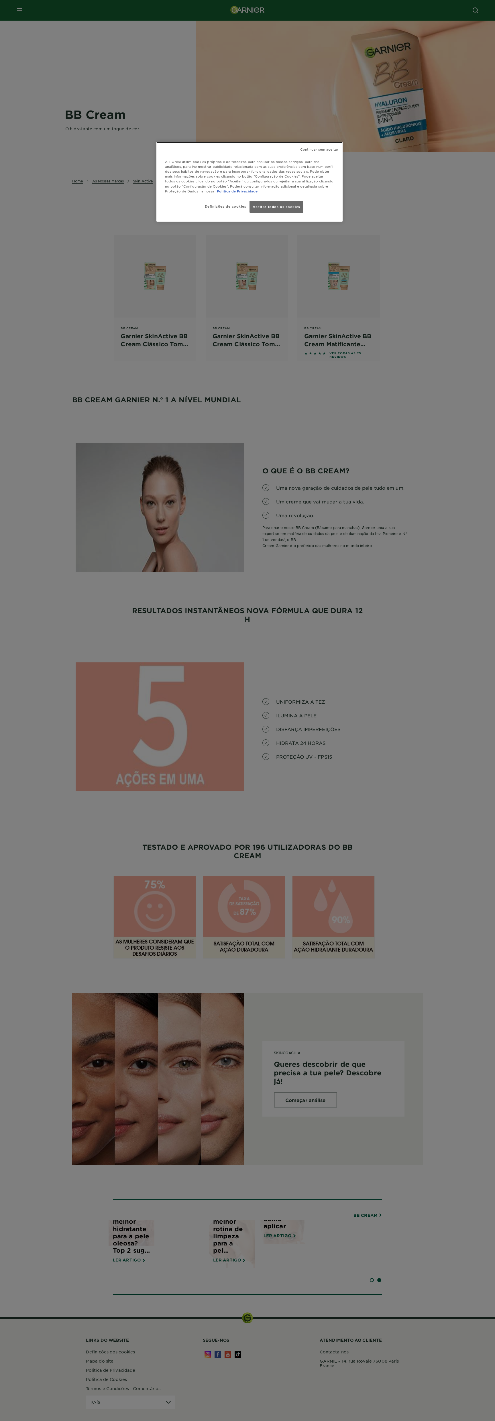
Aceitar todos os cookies (276, 206)
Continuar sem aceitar (319, 149)
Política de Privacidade (237, 191)
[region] (249, 181)
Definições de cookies (225, 206)
